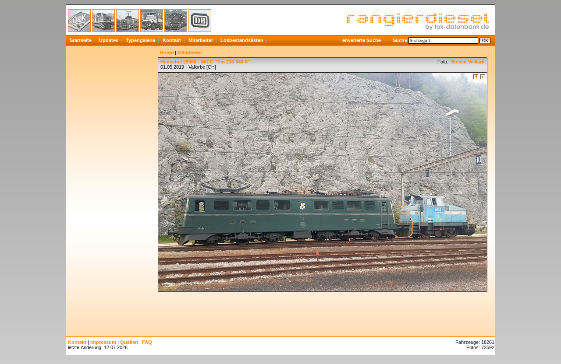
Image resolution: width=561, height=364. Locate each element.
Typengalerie (140, 40)
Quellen (129, 342)
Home (167, 52)
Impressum (103, 342)
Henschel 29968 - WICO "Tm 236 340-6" (205, 61)
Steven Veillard (467, 61)
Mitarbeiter (200, 40)
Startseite (81, 40)
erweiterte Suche (361, 40)
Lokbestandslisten (241, 40)
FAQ (147, 342)
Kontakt (172, 40)
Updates (108, 40)
